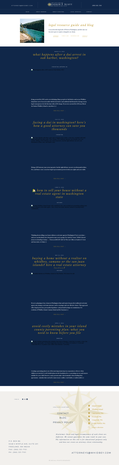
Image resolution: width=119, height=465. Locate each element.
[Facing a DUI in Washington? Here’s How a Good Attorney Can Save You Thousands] (59, 151)
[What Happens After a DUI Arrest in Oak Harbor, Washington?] (59, 83)
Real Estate (59, 202)
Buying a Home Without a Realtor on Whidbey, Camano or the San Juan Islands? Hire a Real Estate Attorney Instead (59, 263)
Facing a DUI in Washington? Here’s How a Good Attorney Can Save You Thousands (59, 126)
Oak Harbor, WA (63, 66)
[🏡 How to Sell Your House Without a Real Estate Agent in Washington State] (59, 219)
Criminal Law (55, 66)
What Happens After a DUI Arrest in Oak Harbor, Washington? (59, 56)
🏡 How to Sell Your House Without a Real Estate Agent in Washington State (59, 194)
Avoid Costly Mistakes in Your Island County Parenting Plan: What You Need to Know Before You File (59, 329)
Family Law (59, 338)
